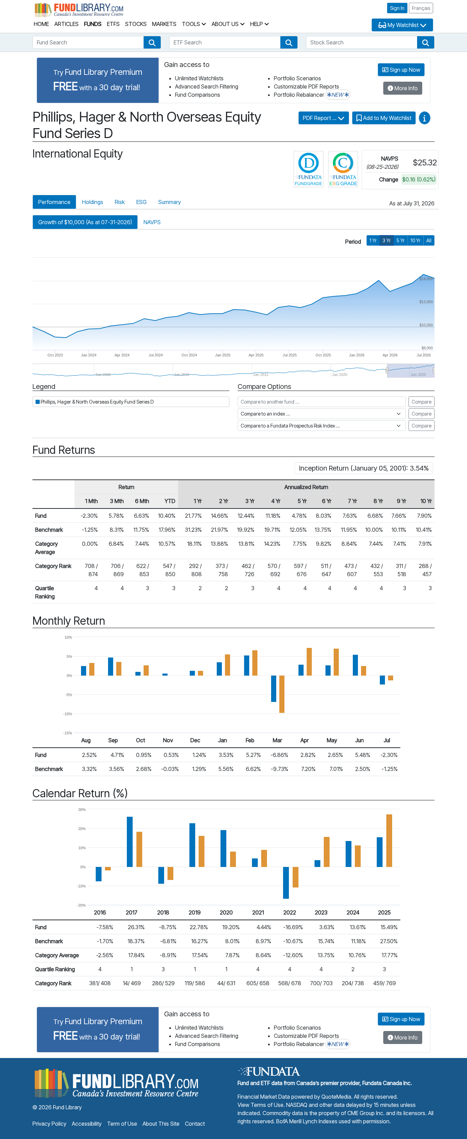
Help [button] (257, 24)
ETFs (113, 24)
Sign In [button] (397, 8)
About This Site (161, 1123)
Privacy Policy (49, 1123)
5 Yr (401, 240)
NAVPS (152, 222)
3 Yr (387, 240)
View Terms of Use (260, 1104)
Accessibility (87, 1123)
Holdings (92, 202)
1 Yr (373, 240)
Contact (195, 1123)
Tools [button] (191, 24)
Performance (54, 202)
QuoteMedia (336, 1096)
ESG (141, 202)
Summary (169, 202)
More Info (405, 88)
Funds (93, 24)
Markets (164, 24)
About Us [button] (226, 24)
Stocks (136, 24)
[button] (152, 42)
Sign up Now (404, 69)
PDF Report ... (320, 117)
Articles (66, 24)
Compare (421, 402)
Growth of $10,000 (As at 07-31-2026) (85, 222)
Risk (120, 202)
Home (41, 24)
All (428, 240)
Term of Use (122, 1123)
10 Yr (416, 240)
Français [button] (421, 8)
